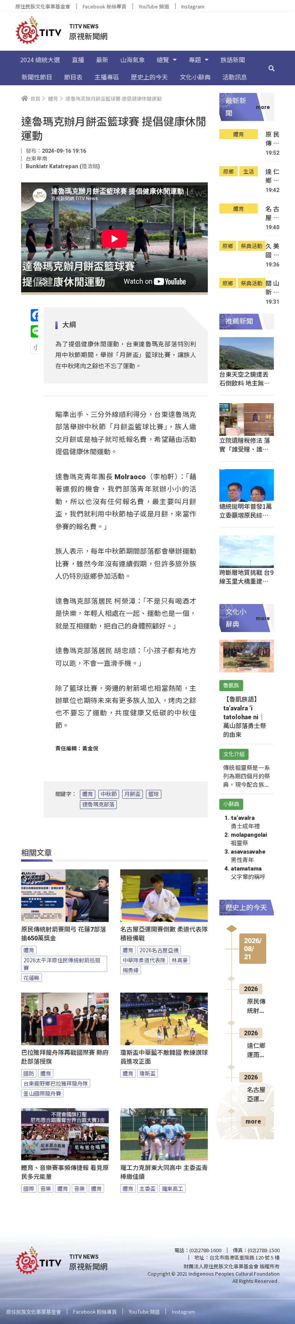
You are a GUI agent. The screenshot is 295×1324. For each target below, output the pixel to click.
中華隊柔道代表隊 (144, 960)
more (253, 1121)
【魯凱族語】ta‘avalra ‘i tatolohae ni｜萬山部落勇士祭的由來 (244, 717)
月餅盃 (132, 794)
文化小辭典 (195, 76)
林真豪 (180, 960)
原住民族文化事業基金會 (42, 6)
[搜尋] (272, 68)
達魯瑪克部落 (98, 804)
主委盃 (147, 1188)
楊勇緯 (131, 970)
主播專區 (106, 76)
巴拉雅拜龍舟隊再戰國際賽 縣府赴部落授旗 (65, 1057)
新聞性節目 (37, 76)
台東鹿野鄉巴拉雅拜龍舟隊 (55, 1083)
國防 (28, 1073)
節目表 (73, 76)
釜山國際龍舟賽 (42, 1093)
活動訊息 (234, 76)
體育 (87, 794)
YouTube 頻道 (154, 6)
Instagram (192, 6)
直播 (78, 59)
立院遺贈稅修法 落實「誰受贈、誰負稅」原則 (244, 448)
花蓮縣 (31, 977)
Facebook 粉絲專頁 (104, 6)
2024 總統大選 (40, 59)
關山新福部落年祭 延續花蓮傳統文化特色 (272, 288)
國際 (28, 1188)
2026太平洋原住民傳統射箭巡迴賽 (61, 963)
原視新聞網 (88, 35)
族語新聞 (232, 59)
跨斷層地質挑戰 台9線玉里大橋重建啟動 (246, 581)
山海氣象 (132, 59)
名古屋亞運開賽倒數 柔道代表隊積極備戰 (164, 934)
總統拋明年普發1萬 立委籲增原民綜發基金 (245, 514)
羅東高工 (172, 1188)
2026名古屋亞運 (159, 950)
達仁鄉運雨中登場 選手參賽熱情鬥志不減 (272, 176)
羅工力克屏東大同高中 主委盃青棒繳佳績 (164, 1172)
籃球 (153, 794)
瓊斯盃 (147, 1073)
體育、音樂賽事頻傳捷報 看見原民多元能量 (65, 1172)
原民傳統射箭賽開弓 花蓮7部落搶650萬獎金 (63, 934)
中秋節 (109, 794)
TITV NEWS (84, 26)
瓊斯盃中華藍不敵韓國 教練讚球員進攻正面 (164, 1057)
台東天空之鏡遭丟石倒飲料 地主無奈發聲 (244, 382)
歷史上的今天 (149, 76)
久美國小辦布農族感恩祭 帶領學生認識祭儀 (272, 251)
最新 (102, 59)
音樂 (45, 1188)
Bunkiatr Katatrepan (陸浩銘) (63, 166)
